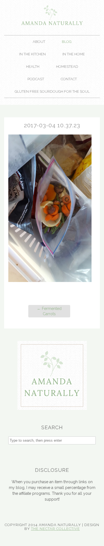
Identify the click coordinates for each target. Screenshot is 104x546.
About (39, 42)
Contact (69, 79)
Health (32, 66)
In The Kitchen (32, 54)
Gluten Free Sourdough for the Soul (52, 91)
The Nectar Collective (55, 529)
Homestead (67, 66)
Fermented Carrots (49, 311)
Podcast (35, 79)
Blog (67, 42)
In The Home (73, 54)
